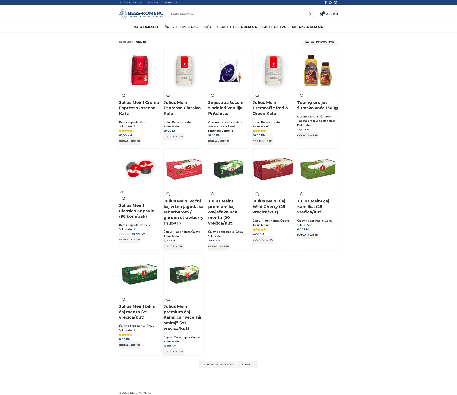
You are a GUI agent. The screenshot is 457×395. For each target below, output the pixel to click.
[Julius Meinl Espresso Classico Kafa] (184, 70)
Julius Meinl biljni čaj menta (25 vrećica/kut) (137, 312)
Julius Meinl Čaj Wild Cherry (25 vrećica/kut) (269, 207)
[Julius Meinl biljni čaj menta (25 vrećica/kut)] (139, 274)
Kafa (143, 122)
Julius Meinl (127, 126)
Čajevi (195, 232)
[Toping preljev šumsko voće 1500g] (317, 70)
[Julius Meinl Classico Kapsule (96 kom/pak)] (139, 168)
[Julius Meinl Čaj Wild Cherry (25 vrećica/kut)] (273, 168)
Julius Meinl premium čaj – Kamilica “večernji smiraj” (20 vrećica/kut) (182, 317)
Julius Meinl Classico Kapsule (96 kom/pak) (136, 211)
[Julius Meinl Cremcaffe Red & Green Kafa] (273, 70)
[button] (129, 141)
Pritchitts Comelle (220, 130)
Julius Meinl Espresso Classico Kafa (182, 108)
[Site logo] (141, 13)
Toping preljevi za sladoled (316, 121)
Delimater (304, 125)
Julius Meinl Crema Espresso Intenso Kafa (139, 108)
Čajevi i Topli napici (177, 232)
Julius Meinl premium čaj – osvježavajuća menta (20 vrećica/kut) (223, 212)
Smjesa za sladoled (221, 126)
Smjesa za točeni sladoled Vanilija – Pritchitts (226, 108)
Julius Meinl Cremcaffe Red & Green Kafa (270, 108)
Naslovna (125, 41)
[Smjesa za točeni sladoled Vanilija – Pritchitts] (228, 70)
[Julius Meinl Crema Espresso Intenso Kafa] (139, 70)
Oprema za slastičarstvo (225, 122)
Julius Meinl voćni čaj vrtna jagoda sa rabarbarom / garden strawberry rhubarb (183, 212)
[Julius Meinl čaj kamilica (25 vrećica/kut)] (317, 168)
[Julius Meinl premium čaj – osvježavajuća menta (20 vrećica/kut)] (228, 168)
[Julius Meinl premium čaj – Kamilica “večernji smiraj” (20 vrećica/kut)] (184, 274)
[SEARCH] (309, 14)
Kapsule (145, 225)
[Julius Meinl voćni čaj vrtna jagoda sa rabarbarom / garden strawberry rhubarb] (184, 168)
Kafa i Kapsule (129, 122)
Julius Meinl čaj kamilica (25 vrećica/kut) (313, 207)
